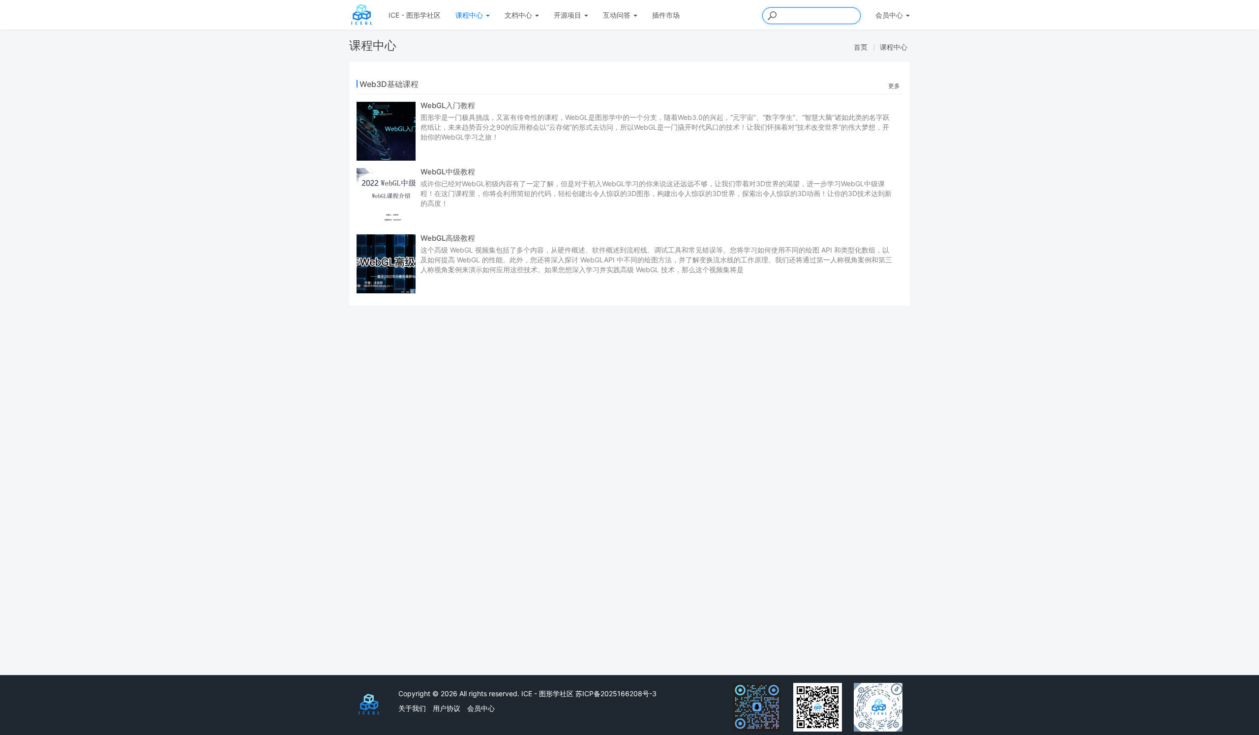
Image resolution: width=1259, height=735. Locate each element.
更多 (894, 85)
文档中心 (519, 15)
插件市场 (666, 15)
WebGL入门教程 (447, 105)
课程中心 (470, 15)
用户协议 (446, 708)
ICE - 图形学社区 (415, 15)
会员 (889, 15)
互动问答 (617, 15)
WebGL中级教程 (447, 171)
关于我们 (412, 708)
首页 (861, 47)
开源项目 (568, 15)
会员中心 (481, 708)
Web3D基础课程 (389, 84)
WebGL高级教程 (447, 238)
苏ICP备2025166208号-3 (616, 693)
